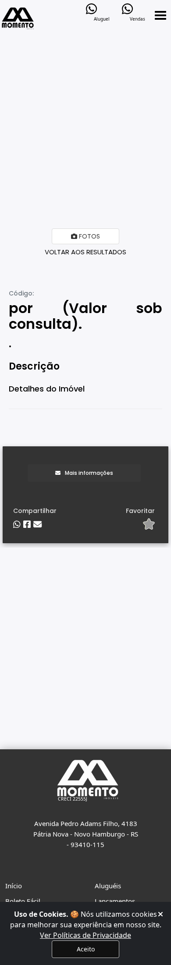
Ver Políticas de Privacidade (85, 935)
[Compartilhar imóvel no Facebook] (27, 525)
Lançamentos (115, 901)
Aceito (86, 949)
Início (13, 885)
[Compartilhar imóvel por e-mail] (37, 525)
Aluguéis (108, 885)
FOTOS (88, 236)
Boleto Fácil (22, 901)
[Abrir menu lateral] (160, 15)
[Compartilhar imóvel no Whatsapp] (17, 525)
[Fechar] (160, 914)
